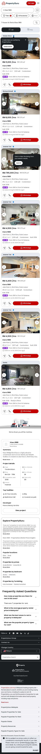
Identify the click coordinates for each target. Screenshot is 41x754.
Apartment (26, 528)
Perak (9, 555)
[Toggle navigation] (38, 3)
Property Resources (8, 726)
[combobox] (19, 10)
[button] (8, 459)
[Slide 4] (20, 112)
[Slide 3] (18, 112)
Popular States (6, 721)
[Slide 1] (15, 112)
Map (31, 30)
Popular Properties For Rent (11, 717)
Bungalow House (19, 530)
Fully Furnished (7, 584)
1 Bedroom (12, 574)
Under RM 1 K (17, 565)
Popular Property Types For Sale (12, 731)
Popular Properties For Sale (11, 712)
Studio (5, 574)
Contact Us (5, 642)
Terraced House (8, 528)
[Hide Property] (32, 40)
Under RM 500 (7, 565)
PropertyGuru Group (8, 638)
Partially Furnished (20, 584)
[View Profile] (20, 36)
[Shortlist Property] (36, 40)
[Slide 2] (17, 112)
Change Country (7, 647)
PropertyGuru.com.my (8, 687)
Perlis (4, 555)
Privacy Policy (30, 742)
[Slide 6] (23, 112)
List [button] (12, 30)
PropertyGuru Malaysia (9, 707)
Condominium (18, 528)
